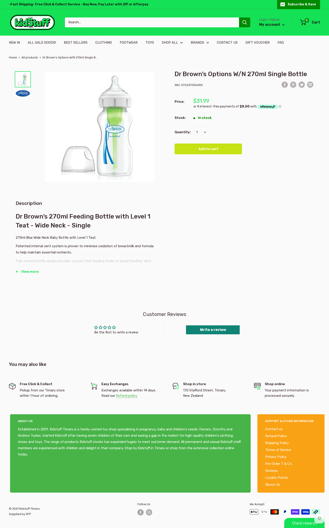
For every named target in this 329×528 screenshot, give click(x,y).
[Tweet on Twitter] (302, 84)
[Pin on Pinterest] (293, 84)
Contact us (274, 429)
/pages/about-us (41, 454)
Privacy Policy (275, 457)
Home (13, 57)
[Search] (244, 22)
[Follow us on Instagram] (149, 512)
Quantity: (183, 132)
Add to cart (208, 149)
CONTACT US (227, 43)
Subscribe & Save (302, 4)
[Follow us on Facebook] (140, 512)
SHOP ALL (170, 43)
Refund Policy (276, 436)
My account (270, 24)
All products (29, 57)
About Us (272, 485)
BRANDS (197, 43)
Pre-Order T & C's (278, 464)
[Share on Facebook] (285, 84)
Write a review (213, 330)
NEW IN (14, 43)
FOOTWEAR (129, 43)
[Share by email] (310, 84)
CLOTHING (103, 43)
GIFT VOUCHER (258, 43)
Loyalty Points (276, 478)
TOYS (149, 43)
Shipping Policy (277, 443)
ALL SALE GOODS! (42, 43)
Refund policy (126, 396)
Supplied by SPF (20, 514)
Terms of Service (278, 450)
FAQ (281, 43)
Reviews (271, 471)
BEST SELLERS (76, 43)
